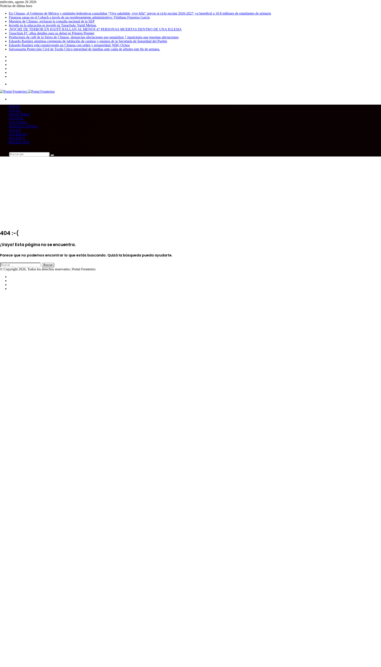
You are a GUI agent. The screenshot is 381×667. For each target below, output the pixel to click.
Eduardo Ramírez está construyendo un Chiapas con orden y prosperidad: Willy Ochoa (69, 45)
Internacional (23, 126)
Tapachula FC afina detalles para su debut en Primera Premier (51, 33)
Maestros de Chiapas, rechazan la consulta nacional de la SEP (52, 21)
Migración (19, 142)
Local (15, 110)
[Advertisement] (190, 194)
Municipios (19, 114)
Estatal (16, 118)
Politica (17, 138)
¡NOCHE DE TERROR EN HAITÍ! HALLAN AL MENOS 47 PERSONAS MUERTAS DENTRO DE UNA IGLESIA (95, 29)
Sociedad (18, 134)
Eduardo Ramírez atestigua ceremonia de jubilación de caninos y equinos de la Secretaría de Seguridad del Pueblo (88, 41)
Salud (15, 130)
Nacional (18, 122)
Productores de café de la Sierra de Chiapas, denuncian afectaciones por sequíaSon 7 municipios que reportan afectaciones (94, 37)
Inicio (14, 106)
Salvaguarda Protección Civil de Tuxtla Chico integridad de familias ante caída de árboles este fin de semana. (84, 49)
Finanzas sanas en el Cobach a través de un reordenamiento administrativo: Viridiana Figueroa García (79, 17)
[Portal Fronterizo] (27, 91)
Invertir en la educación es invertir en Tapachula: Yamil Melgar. (53, 25)
